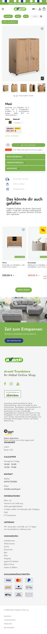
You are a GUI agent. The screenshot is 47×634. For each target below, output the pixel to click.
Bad (5, 552)
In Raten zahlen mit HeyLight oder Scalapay (21, 509)
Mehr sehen (23, 290)
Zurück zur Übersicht (10, 22)
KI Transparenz (10, 515)
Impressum (7, 616)
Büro (6, 555)
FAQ (6, 512)
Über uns (8, 500)
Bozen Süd (8, 449)
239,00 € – (8, 275)
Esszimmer (8, 549)
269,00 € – (34, 275)
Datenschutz (8, 624)
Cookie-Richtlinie (9, 620)
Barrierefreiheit (9, 628)
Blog (26, 16)
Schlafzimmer (9, 540)
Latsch (6, 446)
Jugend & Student (11, 561)
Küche (6, 546)
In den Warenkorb (29, 145)
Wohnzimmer (9, 543)
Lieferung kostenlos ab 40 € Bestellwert (24, 3)
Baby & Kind (9, 564)
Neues (18, 16)
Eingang (7, 558)
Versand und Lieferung (13, 503)
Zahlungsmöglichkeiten (13, 506)
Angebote (8, 16)
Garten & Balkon (10, 567)
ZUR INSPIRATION (14, 341)
